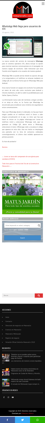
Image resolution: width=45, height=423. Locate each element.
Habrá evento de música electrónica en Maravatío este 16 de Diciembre (24, 370)
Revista (4, 147)
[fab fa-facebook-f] (4, 397)
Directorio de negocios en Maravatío (18, 325)
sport (15, 230)
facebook (7, 420)
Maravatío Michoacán (13, 334)
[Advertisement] (22, 268)
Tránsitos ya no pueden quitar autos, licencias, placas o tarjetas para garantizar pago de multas (25, 356)
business (21, 230)
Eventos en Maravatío (13, 330)
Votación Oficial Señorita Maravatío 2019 (20, 342)
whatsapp (37, 420)
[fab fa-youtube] (13, 397)
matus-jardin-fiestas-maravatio (22, 194)
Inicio (7, 317)
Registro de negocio (12, 338)
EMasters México (27, 413)
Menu (43, 4)
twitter (22, 420)
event (26, 230)
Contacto (8, 321)
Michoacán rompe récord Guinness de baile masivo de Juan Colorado (26, 380)
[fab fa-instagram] (8, 397)
